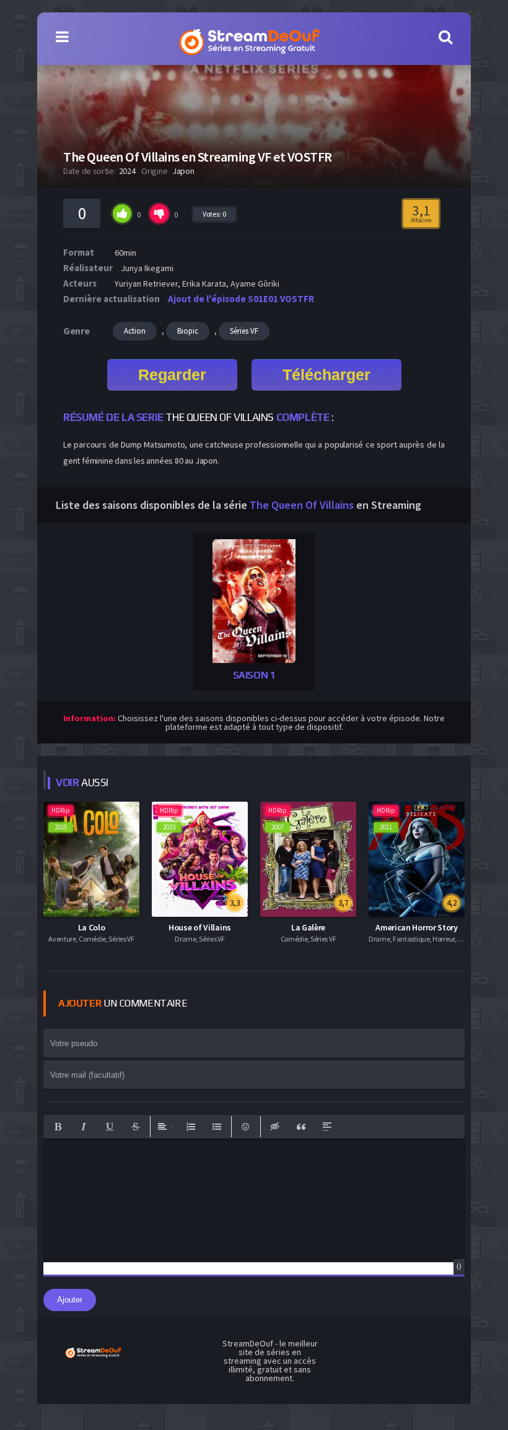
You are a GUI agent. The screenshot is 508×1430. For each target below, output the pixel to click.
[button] (57, 1126)
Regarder (172, 374)
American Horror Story (416, 927)
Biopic (187, 331)
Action (135, 331)
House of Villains (200, 927)
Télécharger (326, 374)
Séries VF (244, 331)
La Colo (91, 927)
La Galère (308, 927)
